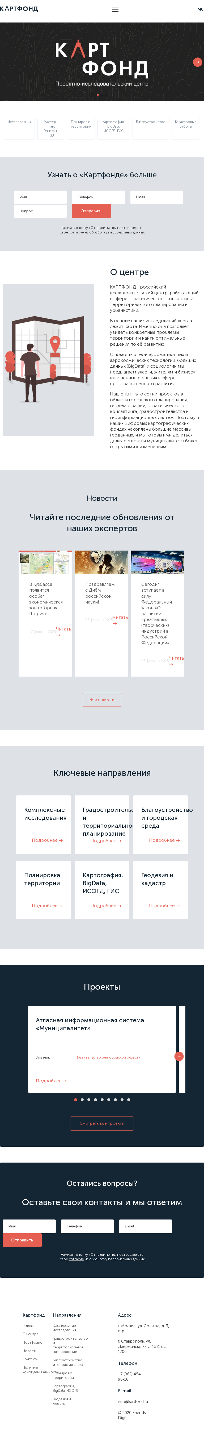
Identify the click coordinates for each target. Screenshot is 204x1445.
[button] (197, 62)
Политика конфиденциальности (38, 1370)
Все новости (102, 699)
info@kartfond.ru (133, 1401)
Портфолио (32, 1342)
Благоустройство (150, 122)
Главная (29, 1325)
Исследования (19, 122)
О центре (31, 1334)
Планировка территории (80, 124)
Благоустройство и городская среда (68, 1362)
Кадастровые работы (186, 124)
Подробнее (45, 840)
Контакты (30, 1359)
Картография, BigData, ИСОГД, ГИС (114, 126)
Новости (30, 1351)
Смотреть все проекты (102, 1123)
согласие (76, 232)
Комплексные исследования (64, 1328)
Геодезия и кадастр (62, 1401)
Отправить (91, 210)
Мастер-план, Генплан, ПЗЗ (51, 128)
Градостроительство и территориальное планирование (68, 1345)
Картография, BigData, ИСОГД (65, 1388)
